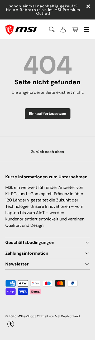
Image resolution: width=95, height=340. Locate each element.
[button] (75, 29)
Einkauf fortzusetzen (47, 113)
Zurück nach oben (47, 151)
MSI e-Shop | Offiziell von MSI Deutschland (48, 316)
